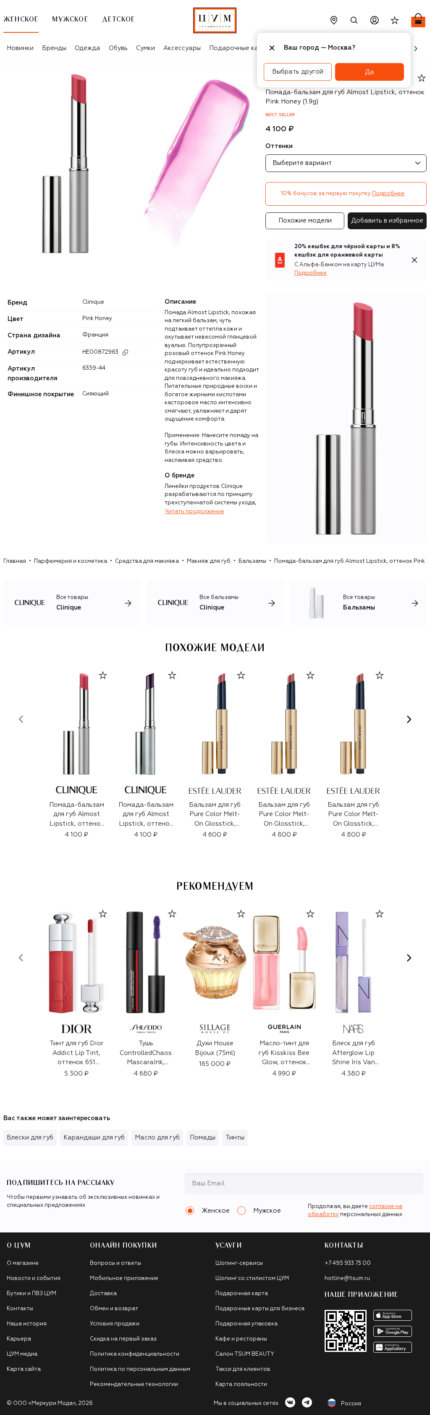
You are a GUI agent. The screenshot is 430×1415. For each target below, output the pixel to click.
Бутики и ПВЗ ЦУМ (31, 1293)
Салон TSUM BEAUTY (244, 1354)
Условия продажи (114, 1324)
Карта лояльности (241, 1384)
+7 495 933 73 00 (348, 1263)
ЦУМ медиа (22, 1354)
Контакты (20, 1309)
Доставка (103, 1293)
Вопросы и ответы (115, 1263)
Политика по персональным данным (140, 1369)
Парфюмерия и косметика (70, 561)
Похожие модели (305, 220)
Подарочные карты (239, 48)
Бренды (54, 48)
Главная (14, 561)
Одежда (87, 48)
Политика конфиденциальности (134, 1354)
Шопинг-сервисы (239, 1263)
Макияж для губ (209, 561)
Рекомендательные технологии (134, 1384)
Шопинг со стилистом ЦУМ (252, 1278)
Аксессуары (182, 48)
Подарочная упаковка (246, 1324)
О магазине (23, 1263)
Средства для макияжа (147, 561)
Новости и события (33, 1278)
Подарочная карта (241, 1293)
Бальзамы (252, 561)
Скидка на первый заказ (123, 1339)
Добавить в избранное (387, 220)
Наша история (27, 1324)
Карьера (19, 1339)
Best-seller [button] (280, 115)
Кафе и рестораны (241, 1339)
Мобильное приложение (124, 1278)
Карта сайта (24, 1369)
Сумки (145, 48)
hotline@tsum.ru (347, 1278)
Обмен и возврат (114, 1309)
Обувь (118, 48)
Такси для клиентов (242, 1369)
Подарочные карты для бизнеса (259, 1309)
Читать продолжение (194, 511)
